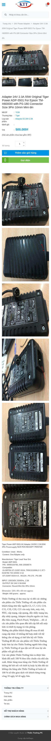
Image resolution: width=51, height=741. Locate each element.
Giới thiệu (8, 696)
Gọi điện (25, 160)
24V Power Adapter (22, 24)
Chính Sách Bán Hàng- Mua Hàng (16, 170)
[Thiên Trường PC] (22, 4)
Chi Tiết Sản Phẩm (9, 167)
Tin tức (7, 704)
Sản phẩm (8, 700)
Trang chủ (8, 693)
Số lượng (6, 145)
